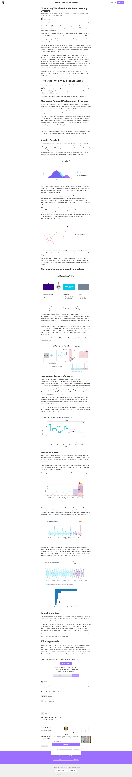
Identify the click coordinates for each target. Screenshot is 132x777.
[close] (79, 727)
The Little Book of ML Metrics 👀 (51, 717)
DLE (42, 386)
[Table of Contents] (1, 388)
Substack (59, 774)
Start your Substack (62, 770)
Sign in (128, 2)
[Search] (112, 2)
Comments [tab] (44, 696)
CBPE (60, 384)
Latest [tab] (46, 713)
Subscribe (120, 2)
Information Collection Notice (66, 749)
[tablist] (47, 696)
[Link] (39, 81)
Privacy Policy (76, 749)
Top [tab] (42, 713)
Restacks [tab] (50, 696)
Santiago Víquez (50, 720)
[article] (66, 720)
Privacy (66, 767)
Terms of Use (72, 747)
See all (43, 746)
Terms (69, 767)
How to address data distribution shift (57, 636)
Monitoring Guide (62, 125)
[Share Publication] (115, 2)
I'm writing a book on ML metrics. (49, 719)
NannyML (53, 321)
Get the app (73, 770)
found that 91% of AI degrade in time (51, 36)
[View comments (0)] (47, 22)
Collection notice (76, 767)
